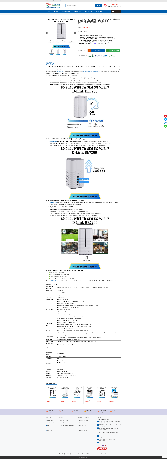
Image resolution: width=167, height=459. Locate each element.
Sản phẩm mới (53, 14)
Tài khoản (117, 0)
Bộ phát (53, 141)
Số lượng (80, 50)
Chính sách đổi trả (82, 425)
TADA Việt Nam (59, 71)
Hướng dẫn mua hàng (64, 422)
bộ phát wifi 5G (94, 43)
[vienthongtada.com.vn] (53, 5)
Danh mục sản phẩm (66, 11)
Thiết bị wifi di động (69, 8)
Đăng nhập (110, 0)
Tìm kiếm (98, 5)
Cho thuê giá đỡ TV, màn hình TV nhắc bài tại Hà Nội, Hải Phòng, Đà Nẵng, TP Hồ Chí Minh (77, 400)
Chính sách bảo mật (83, 430)
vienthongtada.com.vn (60, 0)
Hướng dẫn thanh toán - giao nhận (67, 425)
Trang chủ (50, 11)
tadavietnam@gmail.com (115, 6)
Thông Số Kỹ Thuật (50, 63)
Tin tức (48, 425)
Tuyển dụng (49, 430)
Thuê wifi (76, 8)
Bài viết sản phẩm (50, 428)
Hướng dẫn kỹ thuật (88, 11)
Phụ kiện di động (93, 8)
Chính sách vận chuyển (83, 422)
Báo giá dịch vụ (99, 11)
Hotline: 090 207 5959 (114, 50)
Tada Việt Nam (50, 420)
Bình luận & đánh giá (50, 64)
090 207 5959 (114, 4)
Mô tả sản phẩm (49, 62)
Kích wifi (87, 8)
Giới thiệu (56, 11)
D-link (85, 30)
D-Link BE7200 (53, 78)
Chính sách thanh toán (83, 420)
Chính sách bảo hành (83, 428)
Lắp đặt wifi (82, 8)
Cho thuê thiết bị (77, 11)
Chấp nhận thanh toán (82, 55)
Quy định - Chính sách (51, 422)
